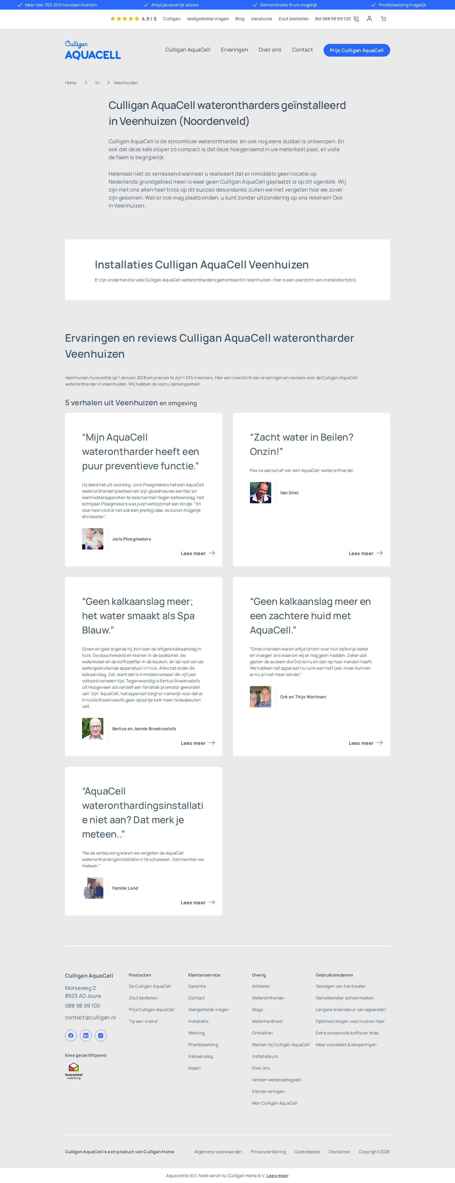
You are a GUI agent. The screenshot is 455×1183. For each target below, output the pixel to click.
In (97, 83)
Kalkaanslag (200, 1056)
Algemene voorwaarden (218, 1152)
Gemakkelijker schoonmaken (345, 998)
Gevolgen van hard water (341, 986)
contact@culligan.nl (90, 1017)
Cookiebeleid (307, 1152)
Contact (302, 49)
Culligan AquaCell (187, 49)
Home (71, 83)
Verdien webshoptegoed (276, 1080)
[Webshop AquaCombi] (383, 18)
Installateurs (265, 1056)
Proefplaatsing (203, 1044)
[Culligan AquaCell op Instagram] (101, 1035)
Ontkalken (262, 1033)
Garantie (197, 986)
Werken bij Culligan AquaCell (281, 1044)
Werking (196, 1033)
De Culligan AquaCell (150, 986)
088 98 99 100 (82, 1005)
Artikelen (261, 986)
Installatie (198, 1021)
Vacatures (261, 19)
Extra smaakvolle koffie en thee (347, 1033)
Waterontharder (268, 998)
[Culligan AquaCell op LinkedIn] (86, 1035)
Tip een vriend (143, 1021)
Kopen (194, 1068)
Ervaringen (234, 49)
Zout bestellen (293, 19)
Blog (240, 19)
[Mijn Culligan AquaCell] (369, 18)
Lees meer (193, 553)
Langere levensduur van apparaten (351, 1009)
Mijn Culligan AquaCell (274, 1103)
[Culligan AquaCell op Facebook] (71, 1035)
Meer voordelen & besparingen (346, 1044)
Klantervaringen (268, 1091)
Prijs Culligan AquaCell (357, 50)
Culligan (172, 19)
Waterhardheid (267, 1021)
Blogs (257, 1009)
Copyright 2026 (374, 1152)
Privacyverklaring (268, 1152)
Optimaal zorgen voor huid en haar (350, 1021)
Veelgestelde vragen (208, 19)
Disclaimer (339, 1152)
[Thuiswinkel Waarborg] (90, 1071)
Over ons (270, 49)
